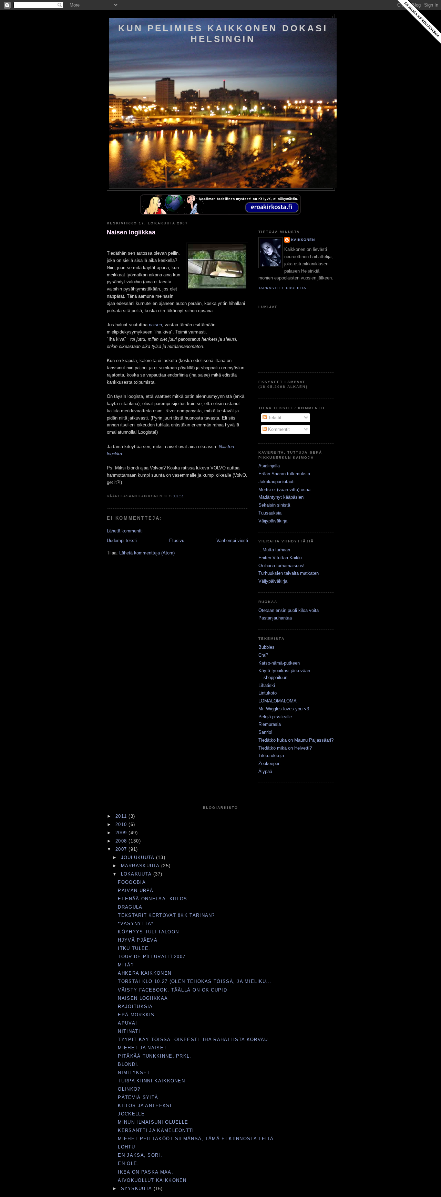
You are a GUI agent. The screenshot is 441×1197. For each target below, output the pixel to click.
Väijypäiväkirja (272, 520)
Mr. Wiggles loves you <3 (283, 708)
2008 (122, 841)
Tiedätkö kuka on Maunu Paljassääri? (296, 740)
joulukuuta (138, 857)
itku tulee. (134, 948)
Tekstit (274, 417)
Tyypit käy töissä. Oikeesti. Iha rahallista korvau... (195, 1039)
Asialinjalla (269, 465)
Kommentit (278, 429)
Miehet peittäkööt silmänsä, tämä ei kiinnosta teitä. (197, 1138)
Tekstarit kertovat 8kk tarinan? (166, 915)
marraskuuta (141, 865)
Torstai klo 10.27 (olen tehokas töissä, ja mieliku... (194, 981)
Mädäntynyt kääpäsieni (281, 497)
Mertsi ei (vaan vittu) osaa (284, 489)
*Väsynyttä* (135, 923)
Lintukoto (267, 693)
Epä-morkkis (136, 1014)
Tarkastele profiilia (282, 288)
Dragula (130, 907)
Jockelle (131, 1113)
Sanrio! (265, 732)
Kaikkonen (303, 240)
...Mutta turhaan (274, 549)
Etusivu (176, 540)
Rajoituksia (135, 1006)
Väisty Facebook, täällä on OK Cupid (172, 990)
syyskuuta (137, 1188)
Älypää (265, 771)
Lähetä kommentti (125, 530)
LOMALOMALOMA (277, 700)
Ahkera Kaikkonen (144, 973)
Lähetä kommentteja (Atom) (147, 552)
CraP (263, 655)
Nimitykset (134, 1072)
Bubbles (266, 647)
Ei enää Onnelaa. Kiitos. (153, 898)
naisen (155, 324)
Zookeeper (268, 763)
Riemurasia (269, 724)
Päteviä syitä (138, 1097)
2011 (122, 816)
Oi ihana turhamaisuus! (281, 565)
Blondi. (128, 1064)
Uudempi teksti (122, 540)
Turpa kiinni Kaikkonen (151, 1080)
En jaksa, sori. (140, 1155)
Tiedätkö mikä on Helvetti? (285, 748)
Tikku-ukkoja (271, 755)
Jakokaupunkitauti (276, 481)
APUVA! (127, 1023)
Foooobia (131, 882)
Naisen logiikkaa (131, 232)
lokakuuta (137, 874)
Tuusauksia (269, 513)
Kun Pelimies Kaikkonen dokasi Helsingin (223, 33)
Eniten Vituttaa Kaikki (280, 557)
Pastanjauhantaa (275, 618)
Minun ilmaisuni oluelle (153, 1122)
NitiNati (129, 1031)
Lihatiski (266, 685)
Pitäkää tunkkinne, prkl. (154, 1056)
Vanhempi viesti (232, 540)
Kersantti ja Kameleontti (156, 1130)
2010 (122, 824)
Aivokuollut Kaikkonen (152, 1180)
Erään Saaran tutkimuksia (284, 473)
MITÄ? (126, 964)
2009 (122, 832)
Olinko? (129, 1089)
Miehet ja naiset (142, 1047)
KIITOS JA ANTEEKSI (144, 1105)
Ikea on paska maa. (145, 1172)
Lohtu (126, 1147)
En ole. (128, 1163)
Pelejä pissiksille (275, 716)
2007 (122, 849)
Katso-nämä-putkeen (279, 663)
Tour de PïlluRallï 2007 (151, 956)
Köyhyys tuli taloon (148, 931)
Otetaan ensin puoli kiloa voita (288, 610)
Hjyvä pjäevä (137, 940)
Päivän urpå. (136, 890)
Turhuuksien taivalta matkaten (288, 573)
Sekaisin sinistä (274, 505)
